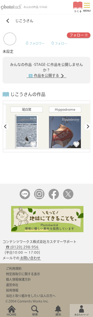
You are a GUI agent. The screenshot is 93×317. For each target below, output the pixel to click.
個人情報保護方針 (18, 279)
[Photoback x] (68, 198)
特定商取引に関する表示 (23, 273)
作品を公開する (46, 75)
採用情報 (12, 290)
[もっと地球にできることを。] (47, 231)
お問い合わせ (30, 258)
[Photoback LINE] (25, 198)
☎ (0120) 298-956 (22, 247)
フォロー (76, 35)
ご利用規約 (13, 268)
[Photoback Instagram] (39, 198)
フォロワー (35, 43)
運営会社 (12, 284)
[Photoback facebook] (54, 198)
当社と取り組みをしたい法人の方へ (31, 295)
